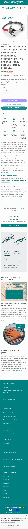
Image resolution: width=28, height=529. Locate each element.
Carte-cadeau (7, 430)
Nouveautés (6, 423)
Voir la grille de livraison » (14, 196)
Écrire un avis (14, 225)
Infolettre (6, 476)
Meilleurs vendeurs (8, 426)
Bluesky (5, 493)
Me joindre (6, 443)
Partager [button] (5, 113)
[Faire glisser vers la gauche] (10, 41)
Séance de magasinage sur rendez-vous (13, 448)
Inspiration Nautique (13, 512)
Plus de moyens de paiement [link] (14, 104)
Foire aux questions (9, 399)
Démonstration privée (9, 452)
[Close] (26, 515)
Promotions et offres (9, 416)
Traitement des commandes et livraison (12, 391)
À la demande (17, 370)
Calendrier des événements (11, 412)
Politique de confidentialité (11, 403)
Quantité (3, 87)
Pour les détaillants (9, 463)
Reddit (5, 490)
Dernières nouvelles (9, 466)
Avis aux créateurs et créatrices (12, 459)
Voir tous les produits (9, 433)
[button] (3, 8)
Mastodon (6, 497)
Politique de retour (8, 396)
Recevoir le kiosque (9, 456)
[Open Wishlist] (20, 8)
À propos (6, 387)
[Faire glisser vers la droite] (17, 41)
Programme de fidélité (10, 419)
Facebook (6, 479)
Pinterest (6, 486)
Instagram (6, 483)
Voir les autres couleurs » (9, 175)
